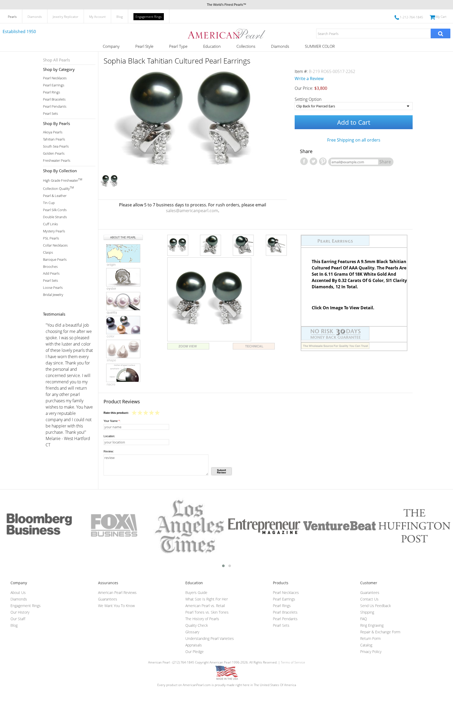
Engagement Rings (149, 16)
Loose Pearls (53, 287)
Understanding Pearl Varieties (209, 638)
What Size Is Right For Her (206, 599)
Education (212, 46)
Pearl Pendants (54, 106)
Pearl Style (144, 46)
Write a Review (309, 78)
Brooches (50, 266)
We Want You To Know (116, 605)
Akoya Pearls (52, 132)
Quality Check (196, 625)
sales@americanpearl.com (192, 210)
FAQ (363, 618)
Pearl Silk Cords (55, 210)
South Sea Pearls (56, 146)
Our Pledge (194, 651)
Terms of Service (293, 662)
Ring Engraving (372, 625)
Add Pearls (51, 273)
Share (385, 162)
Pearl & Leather (55, 196)
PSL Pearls (51, 238)
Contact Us (369, 599)
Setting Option (308, 99)
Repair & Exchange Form (380, 631)
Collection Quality (58, 188)
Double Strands (55, 217)
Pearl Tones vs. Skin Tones (207, 612)
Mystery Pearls (54, 231)
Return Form (370, 638)
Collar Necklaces (55, 245)
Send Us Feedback (375, 605)
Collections (245, 46)
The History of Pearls (202, 618)
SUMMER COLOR (320, 46)
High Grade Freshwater (62, 180)
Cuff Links (50, 224)
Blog (119, 16)
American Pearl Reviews (117, 592)
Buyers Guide (196, 592)
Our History (19, 612)
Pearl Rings (51, 92)
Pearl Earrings (53, 85)
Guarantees (107, 599)
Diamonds (35, 16)
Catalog (366, 644)
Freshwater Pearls (56, 160)
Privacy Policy (370, 651)
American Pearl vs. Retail (205, 605)
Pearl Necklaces (55, 78)
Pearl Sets (50, 113)
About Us (18, 592)
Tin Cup (49, 203)
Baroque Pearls (55, 259)
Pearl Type (178, 46)
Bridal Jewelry (53, 294)
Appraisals (193, 644)
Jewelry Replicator (65, 16)
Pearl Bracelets (54, 99)
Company (111, 46)
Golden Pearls (53, 153)
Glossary (192, 631)
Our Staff (17, 618)
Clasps (48, 252)
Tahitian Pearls (54, 139)
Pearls (12, 16)
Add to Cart (353, 122)
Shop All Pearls (56, 59)
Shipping (367, 612)
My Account (97, 16)
